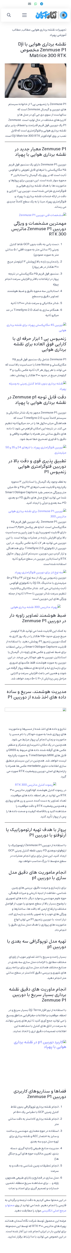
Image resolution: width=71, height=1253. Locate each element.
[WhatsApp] (36, 4)
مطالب (26, 30)
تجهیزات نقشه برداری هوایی (49, 30)
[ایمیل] (30, 4)
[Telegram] (42, 4)
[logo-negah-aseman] (51, 15)
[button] (24, 15)
